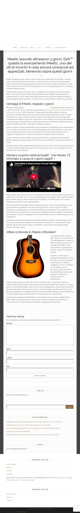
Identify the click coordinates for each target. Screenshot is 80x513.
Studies (31, 480)
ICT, (19, 480)
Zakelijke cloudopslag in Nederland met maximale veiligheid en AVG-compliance (34, 422)
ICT (39, 47)
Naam (9, 349)
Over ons (23, 47)
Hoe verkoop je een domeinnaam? (18, 431)
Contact (48, 47)
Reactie (9, 323)
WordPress (22, 512)
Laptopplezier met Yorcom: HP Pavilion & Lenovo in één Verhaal (28, 425)
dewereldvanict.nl (40, 21)
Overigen (9, 474)
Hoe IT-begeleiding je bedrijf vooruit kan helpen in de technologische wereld (33, 428)
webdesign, (69, 478)
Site (7, 366)
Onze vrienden (11, 464)
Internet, (62, 478)
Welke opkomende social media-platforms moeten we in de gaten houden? (32, 435)
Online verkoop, (12, 480)
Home (15, 47)
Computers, (25, 480)
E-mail (9, 357)
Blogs (32, 47)
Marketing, (54, 478)
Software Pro (60, 47)
